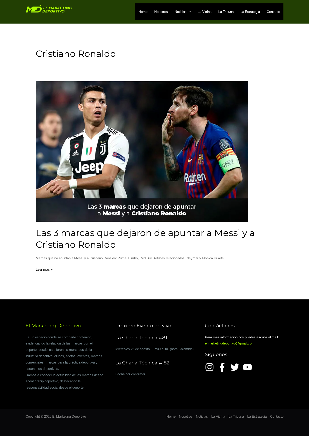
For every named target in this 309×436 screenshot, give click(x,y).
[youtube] (249, 367)
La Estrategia (250, 12)
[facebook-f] (223, 367)
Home (142, 12)
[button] (189, 11)
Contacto (273, 12)
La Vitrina (205, 12)
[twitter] (236, 367)
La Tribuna (226, 12)
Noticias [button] (181, 12)
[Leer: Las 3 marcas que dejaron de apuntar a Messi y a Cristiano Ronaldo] (142, 151)
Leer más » (44, 268)
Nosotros (161, 12)
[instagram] (211, 367)
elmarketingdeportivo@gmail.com (229, 343)
